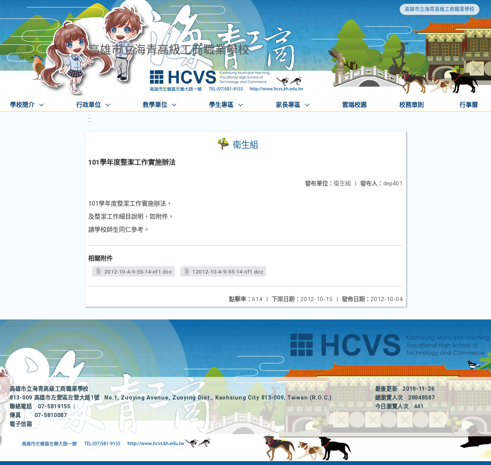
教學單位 (155, 104)
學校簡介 (22, 104)
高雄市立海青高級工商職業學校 (440, 9)
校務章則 (411, 104)
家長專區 (288, 104)
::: (89, 119)
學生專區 (221, 104)
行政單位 (88, 104)
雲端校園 (354, 104)
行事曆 (469, 104)
